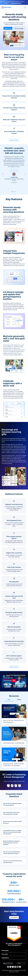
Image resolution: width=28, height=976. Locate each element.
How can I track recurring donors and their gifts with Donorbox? (11, 852)
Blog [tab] (9, 699)
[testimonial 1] (12, 191)
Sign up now (8, 28)
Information (5, 950)
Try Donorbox (14, 917)
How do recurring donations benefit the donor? (12, 822)
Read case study (14, 169)
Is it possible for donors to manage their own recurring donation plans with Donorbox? (12, 832)
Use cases (5, 954)
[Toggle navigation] (25, 7)
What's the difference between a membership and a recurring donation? (11, 842)
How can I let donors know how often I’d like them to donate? (11, 813)
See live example (19, 28)
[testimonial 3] (14, 191)
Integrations (5, 958)
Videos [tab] (19, 699)
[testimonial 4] (15, 191)
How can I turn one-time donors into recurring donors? (12, 861)
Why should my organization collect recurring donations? (12, 804)
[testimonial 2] (13, 191)
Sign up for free (14, 140)
